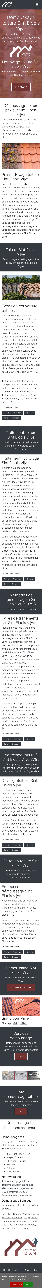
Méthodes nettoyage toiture (17, 1188)
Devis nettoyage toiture (15, 1191)
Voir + (21, 1056)
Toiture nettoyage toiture (15, 1181)
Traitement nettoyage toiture (17, 1184)
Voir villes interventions (21, 987)
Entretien (15, 418)
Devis (6, 418)
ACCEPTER (28, 1284)
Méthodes (29, 413)
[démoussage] (7, 4)
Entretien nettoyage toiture (17, 1195)
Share (36, 1270)
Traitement (17, 413)
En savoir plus (16, 1284)
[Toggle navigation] (37, 4)
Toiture (6, 413)
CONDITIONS (10, 1270)
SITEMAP (25, 1270)
